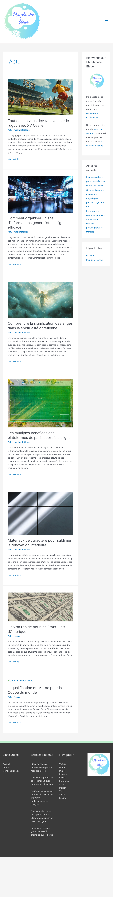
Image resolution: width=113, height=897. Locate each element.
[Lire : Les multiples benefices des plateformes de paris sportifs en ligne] (40, 403)
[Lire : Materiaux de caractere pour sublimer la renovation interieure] (40, 513)
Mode (62, 767)
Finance (63, 774)
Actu (10, 130)
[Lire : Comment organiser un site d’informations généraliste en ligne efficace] (40, 194)
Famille (62, 777)
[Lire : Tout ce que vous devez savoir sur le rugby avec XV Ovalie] (40, 97)
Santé (62, 794)
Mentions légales (94, 260)
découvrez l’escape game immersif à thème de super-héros (42, 831)
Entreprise (64, 781)
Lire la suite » (14, 159)
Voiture (62, 764)
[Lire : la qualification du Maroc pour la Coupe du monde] (20, 680)
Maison (62, 788)
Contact (90, 255)
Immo (62, 771)
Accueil (6, 764)
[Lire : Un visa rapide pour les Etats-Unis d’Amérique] (40, 607)
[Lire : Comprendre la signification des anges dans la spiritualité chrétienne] (40, 299)
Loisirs (62, 798)
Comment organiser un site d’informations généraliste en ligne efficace (36, 222)
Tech (61, 791)
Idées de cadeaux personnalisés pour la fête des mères (95, 181)
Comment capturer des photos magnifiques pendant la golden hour (95, 198)
